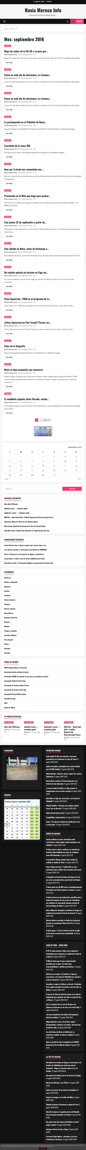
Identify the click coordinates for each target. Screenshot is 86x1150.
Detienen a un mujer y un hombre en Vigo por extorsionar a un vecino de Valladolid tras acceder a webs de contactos (63, 977)
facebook (8, 46)
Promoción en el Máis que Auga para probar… (27, 196)
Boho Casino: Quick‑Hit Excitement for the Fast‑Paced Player (25, 526)
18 (76, 466)
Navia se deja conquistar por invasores (23, 369)
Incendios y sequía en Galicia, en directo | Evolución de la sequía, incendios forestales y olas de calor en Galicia (63, 987)
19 (10, 470)
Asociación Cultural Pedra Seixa (15, 681)
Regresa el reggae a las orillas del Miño (59, 1097)
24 (65, 470)
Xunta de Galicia (9, 707)
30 (54, 475)
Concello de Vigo (10, 698)
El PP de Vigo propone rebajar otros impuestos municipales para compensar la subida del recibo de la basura (63, 954)
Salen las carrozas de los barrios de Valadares (61, 1090)
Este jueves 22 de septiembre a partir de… (25, 222)
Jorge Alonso (8, 558)
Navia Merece (8, 613)
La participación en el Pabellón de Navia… (25, 122)
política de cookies (49, 1146)
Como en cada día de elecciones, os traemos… (27, 75)
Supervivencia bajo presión (55, 813)
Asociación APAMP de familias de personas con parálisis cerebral (26, 676)
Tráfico (6, 644)
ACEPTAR (43, 1148)
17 (65, 466)
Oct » (80, 479)
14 (32, 466)
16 (54, 466)
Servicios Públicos (10, 635)
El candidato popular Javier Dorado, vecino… (26, 399)
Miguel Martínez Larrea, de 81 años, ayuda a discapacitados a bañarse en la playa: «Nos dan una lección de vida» (63, 1024)
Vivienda (7, 653)
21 (32, 470)
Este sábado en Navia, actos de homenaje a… (26, 249)
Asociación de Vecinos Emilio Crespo (16, 685)
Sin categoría (8, 639)
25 (76, 470)
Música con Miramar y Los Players (57, 1082)
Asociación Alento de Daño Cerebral (16, 672)
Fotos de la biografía (14, 346)
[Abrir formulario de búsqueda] (67, 21)
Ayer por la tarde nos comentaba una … (24, 169)
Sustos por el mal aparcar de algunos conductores (27, 554)
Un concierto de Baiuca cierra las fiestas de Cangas (63, 1075)
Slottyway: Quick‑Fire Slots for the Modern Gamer (21, 521)
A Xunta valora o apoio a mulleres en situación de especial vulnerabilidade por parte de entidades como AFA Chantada (63, 852)
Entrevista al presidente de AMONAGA (34, 549)
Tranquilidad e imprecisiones (56, 817)
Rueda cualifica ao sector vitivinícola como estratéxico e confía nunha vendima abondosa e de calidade (63, 842)
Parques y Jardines (10, 631)
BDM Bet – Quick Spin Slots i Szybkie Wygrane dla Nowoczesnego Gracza (28, 517)
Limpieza (7, 604)
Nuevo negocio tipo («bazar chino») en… (33, 545)
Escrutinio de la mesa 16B (17, 146)
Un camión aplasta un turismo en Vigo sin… (26, 272)
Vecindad (7, 648)
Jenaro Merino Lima (10, 545)
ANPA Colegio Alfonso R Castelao (15, 667)
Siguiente (46, 420)
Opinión (6, 626)
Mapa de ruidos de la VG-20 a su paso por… (26, 51)
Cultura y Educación (11, 582)
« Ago (6, 479)
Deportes (7, 586)
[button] (4, 21)
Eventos (7, 591)
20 (21, 470)
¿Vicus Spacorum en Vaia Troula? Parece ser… (27, 322)
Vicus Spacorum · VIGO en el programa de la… (27, 299)
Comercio (7, 577)
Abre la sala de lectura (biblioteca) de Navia (30, 558)
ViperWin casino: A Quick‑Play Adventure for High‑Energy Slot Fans (27, 530)
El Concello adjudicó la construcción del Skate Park (36, 563)
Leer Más (10, 62)
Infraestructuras (9, 600)
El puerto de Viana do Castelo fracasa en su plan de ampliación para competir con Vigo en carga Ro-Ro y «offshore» (64, 997)
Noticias (7, 622)
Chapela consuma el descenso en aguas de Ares (62, 1104)
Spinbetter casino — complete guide (16, 513)
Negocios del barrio (10, 617)
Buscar (79, 21)
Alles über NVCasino (11, 504)
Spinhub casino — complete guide (16, 508)
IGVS (5, 703)
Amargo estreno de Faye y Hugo (57, 1129)
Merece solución (9, 608)
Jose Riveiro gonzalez (11, 549)
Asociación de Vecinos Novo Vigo (15, 690)
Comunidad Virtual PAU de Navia (15, 694)
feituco (8, 730)
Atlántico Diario (53, 750)
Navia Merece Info (43, 10)
